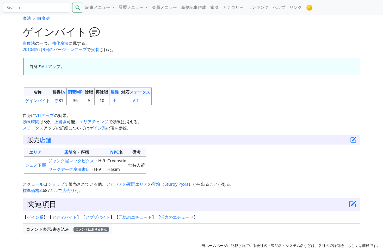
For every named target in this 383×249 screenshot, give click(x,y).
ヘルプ (279, 7)
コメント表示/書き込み (66, 229)
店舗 (45, 140)
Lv (63, 92)
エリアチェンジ (93, 121)
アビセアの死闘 (120, 184)
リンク (295, 7)
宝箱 (156, 184)
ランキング (258, 7)
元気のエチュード (135, 217)
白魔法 (43, 18)
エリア (35, 152)
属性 (114, 92)
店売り (68, 190)
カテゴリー (233, 7)
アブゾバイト (97, 217)
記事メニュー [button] (98, 7)
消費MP (75, 92)
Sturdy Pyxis (176, 184)
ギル (54, 190)
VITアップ (51, 66)
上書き (60, 121)
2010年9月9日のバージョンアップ (55, 49)
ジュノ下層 (35, 165)
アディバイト (64, 217)
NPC (114, 152)
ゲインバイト (37, 100)
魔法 (27, 18)
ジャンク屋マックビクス (71, 161)
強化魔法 (60, 43)
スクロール (33, 184)
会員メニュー (164, 7)
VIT (136, 100)
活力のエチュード (177, 217)
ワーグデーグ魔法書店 (69, 169)
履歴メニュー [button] (132, 7)
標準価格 (31, 190)
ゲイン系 (97, 128)
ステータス (139, 92)
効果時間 (31, 121)
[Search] (77, 8)
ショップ (56, 184)
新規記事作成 (193, 7)
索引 (214, 7)
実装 (95, 49)
